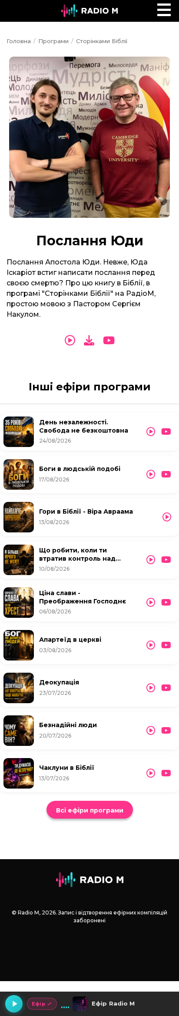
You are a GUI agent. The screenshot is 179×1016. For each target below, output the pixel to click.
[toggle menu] (164, 10)
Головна (19, 40)
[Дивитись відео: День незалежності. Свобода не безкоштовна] (166, 432)
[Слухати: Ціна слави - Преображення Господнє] (151, 602)
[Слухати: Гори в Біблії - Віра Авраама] (167, 517)
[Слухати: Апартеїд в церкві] (151, 645)
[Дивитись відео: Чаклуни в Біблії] (166, 773)
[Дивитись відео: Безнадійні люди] (166, 731)
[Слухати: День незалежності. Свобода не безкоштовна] (151, 432)
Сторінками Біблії (101, 40)
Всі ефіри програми (89, 810)
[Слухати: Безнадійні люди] (151, 731)
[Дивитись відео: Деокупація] (166, 688)
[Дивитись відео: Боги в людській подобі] (166, 474)
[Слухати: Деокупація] (151, 688)
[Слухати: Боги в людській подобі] (151, 474)
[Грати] (14, 1004)
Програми (53, 40)
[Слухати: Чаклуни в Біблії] (151, 773)
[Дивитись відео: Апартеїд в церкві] (166, 645)
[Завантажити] (89, 340)
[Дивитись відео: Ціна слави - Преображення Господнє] (166, 602)
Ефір (38, 1004)
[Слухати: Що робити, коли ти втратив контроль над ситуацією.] (151, 560)
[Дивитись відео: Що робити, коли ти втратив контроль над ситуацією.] (166, 560)
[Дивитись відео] (109, 341)
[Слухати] (70, 341)
